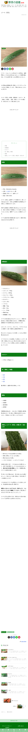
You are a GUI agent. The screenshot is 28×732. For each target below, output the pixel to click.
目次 (12, 143)
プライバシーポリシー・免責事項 (7, 726)
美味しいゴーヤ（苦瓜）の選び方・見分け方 (14, 155)
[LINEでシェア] (10, 69)
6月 (4, 374)
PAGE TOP (14, 720)
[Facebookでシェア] (5, 69)
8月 (4, 379)
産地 (6, 153)
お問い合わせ (21, 725)
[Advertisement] (14, 31)
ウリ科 (8, 191)
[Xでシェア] (2, 69)
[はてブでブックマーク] (7, 69)
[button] (25, 387)
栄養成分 (7, 147)
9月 (4, 381)
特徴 (6, 145)
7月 (4, 377)
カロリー (7, 149)
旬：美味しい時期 (9, 151)
